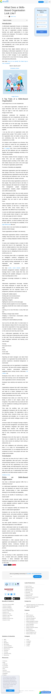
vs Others (28, 645)
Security (26, 690)
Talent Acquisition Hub (30, 616)
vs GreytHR (28, 642)
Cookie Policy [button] (6, 687)
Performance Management (31, 618)
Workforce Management (30, 630)
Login (46, 1)
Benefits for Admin (6, 616)
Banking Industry (7, 648)
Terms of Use (31, 690)
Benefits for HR (6, 612)
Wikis (4, 668)
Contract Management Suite (31, 632)
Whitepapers (5, 673)
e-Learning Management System (32, 622)
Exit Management (29, 629)
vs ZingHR (28, 644)
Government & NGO (7, 653)
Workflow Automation (30, 625)
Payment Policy (19, 692)
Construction (6, 650)
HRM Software (6, 644)
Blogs (4, 662)
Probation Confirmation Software (32, 627)
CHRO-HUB (5, 664)
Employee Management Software (32, 621)
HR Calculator (5, 667)
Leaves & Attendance (30, 624)
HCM (27, 613)
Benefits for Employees (7, 607)
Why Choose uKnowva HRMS (8, 604)
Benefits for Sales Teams (7, 615)
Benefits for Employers (7, 606)
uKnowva (47, 690)
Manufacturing (6, 655)
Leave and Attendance (8, 645)
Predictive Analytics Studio (31, 633)
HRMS (5, 639)
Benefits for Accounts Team (8, 618)
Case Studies (5, 665)
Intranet (5, 641)
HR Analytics (6, 642)
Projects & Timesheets (30, 619)
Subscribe (37, 576)
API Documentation (6, 671)
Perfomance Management (8, 647)
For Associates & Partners (8, 609)
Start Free (41, 1)
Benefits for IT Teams (7, 613)
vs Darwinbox (28, 641)
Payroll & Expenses (29, 615)
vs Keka (27, 639)
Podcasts (5, 674)
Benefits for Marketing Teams (8, 610)
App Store (5, 670)
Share (5, 564)
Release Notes (21, 690)
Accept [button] (10, 690)
